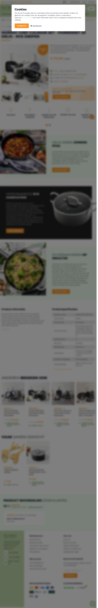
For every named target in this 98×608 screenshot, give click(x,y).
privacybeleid (27, 18)
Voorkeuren (37, 26)
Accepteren (21, 26)
